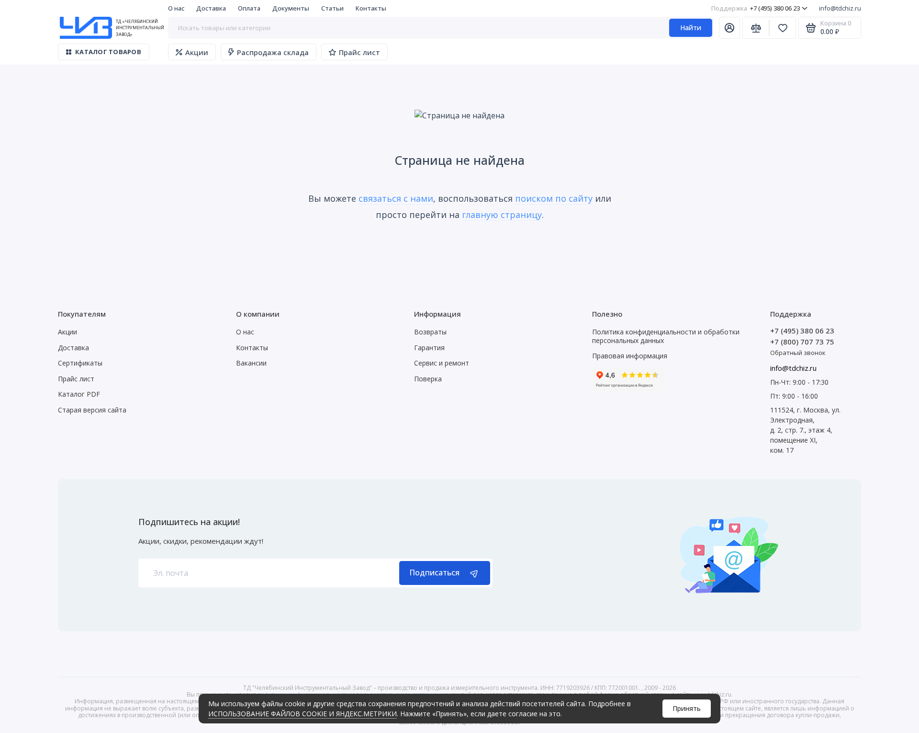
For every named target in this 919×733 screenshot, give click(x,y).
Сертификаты (80, 362)
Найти (690, 27)
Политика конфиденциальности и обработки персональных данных (666, 336)
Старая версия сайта (92, 409)
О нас (176, 8)
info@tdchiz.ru (840, 8)
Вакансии (251, 362)
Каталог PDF (79, 394)
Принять (686, 708)
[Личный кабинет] (729, 28)
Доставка (211, 8)
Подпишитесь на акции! (189, 521)
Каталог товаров (108, 51)
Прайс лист (359, 52)
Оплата (249, 8)
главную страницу (502, 214)
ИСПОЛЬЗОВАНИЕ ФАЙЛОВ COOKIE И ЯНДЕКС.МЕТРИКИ (302, 713)
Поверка (428, 378)
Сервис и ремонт (441, 362)
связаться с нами (396, 198)
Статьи (332, 8)
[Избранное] (783, 28)
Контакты (371, 8)
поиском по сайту (554, 198)
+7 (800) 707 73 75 (802, 341)
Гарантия (429, 347)
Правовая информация (629, 355)
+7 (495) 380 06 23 (755, 8)
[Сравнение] (756, 28)
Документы (290, 8)
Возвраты (430, 331)
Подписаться (434, 572)
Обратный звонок (798, 352)
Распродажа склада (273, 52)
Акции (196, 52)
